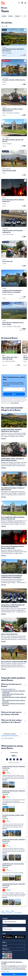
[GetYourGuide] (3, 3)
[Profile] (25, 3)
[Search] (19, 3)
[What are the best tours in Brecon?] (25, 685)
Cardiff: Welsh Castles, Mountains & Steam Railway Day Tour (13, 864)
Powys (12, 911)
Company (4, 945)
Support (4, 942)
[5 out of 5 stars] (14, 770)
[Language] (22, 3)
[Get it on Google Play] (7, 937)
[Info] (6, 26)
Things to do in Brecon (6, 912)
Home (2, 911)
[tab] (9, 734)
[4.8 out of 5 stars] (14, 759)
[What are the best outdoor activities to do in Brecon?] (25, 721)
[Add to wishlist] (25, 30)
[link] (14, 42)
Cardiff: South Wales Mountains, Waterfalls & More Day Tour (13, 767)
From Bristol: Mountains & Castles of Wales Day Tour (13, 815)
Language (4, 918)
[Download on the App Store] (19, 937)
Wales (7, 911)
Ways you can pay (6, 951)
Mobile (4, 933)
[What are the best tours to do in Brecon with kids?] (25, 713)
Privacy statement (15, 403)
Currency (4, 925)
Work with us (5, 949)
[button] (14, 42)
